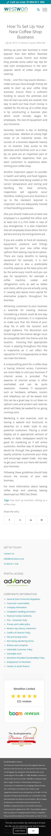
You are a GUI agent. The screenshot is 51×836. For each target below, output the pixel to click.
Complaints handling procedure (21, 611)
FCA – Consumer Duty (17, 620)
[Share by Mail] (41, 520)
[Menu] (43, 9)
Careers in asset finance (18, 666)
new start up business (21, 500)
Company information (17, 607)
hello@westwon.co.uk (14, 558)
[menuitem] (37, 9)
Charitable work (14, 653)
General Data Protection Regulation (23, 599)
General (24, 43)
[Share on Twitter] (20, 520)
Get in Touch (42, 816)
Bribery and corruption (17, 645)
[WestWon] (16, 9)
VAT (28, 809)
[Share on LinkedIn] (31, 520)
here (37, 772)
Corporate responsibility (18, 603)
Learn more (20, 831)
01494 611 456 (11, 563)
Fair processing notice (17, 636)
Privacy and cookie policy (18, 624)
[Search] (37, 9)
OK (33, 831)
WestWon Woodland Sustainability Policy (26, 657)
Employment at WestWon (19, 662)
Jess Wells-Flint (39, 43)
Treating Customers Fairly (26, 813)
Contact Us (9, 553)
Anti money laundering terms (20, 641)
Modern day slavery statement (21, 628)
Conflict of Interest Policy (18, 632)
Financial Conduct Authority (19, 615)
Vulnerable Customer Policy (19, 649)
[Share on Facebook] (9, 520)
